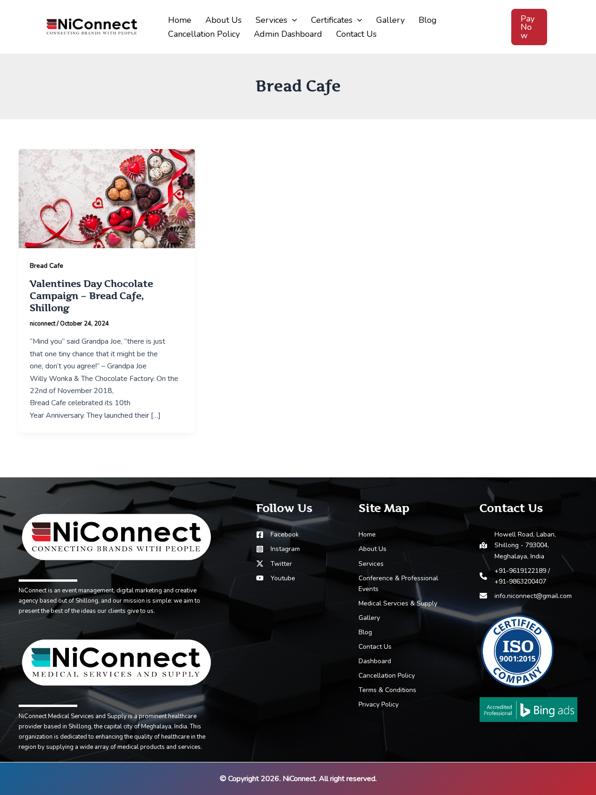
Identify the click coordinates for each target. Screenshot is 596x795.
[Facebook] (277, 534)
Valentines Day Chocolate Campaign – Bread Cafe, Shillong (91, 295)
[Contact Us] (375, 646)
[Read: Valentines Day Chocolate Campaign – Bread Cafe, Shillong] (107, 198)
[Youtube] (275, 578)
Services (271, 20)
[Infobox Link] (116, 559)
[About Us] (372, 549)
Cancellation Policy (204, 34)
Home (179, 20)
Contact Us (356, 34)
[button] (292, 20)
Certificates (331, 20)
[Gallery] (369, 617)
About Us (223, 20)
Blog (428, 20)
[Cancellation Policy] (387, 675)
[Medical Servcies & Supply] (398, 603)
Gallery (390, 20)
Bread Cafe (46, 265)
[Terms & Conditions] (387, 690)
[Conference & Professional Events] (407, 583)
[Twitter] (274, 563)
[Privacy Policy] (379, 704)
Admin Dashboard (288, 34)
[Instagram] (278, 549)
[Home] (367, 534)
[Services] (371, 563)
